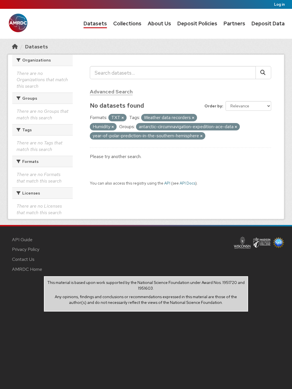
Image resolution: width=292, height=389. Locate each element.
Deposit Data (268, 23)
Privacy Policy (25, 249)
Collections (127, 23)
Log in (279, 4)
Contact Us (23, 259)
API (167, 183)
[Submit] (263, 72)
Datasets (95, 23)
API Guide (22, 240)
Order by (213, 105)
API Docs (187, 183)
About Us (159, 23)
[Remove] (122, 118)
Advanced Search (111, 91)
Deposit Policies (197, 23)
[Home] (15, 46)
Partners (234, 23)
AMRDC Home (27, 269)
